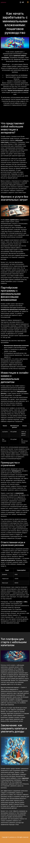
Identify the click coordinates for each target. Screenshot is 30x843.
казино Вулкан (7, 144)
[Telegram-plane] (23, 2)
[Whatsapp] (20, 2)
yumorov (3, 2)
